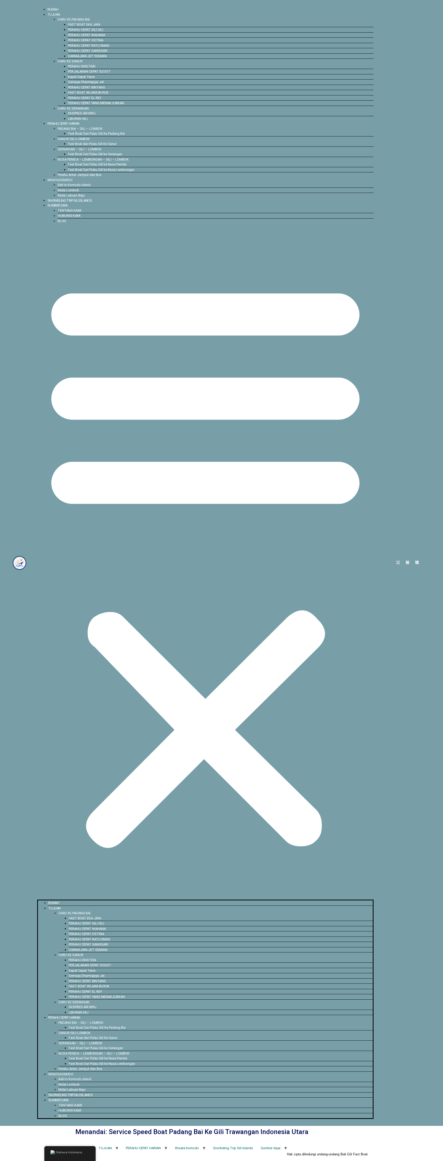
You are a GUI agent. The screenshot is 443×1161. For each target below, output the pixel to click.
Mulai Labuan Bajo (71, 195)
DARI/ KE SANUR (70, 61)
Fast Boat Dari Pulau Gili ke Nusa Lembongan (101, 170)
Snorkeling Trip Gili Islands (69, 200)
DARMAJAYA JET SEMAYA (87, 56)
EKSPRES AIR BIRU (82, 113)
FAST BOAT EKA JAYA (84, 24)
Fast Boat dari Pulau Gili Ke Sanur (92, 144)
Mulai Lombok (68, 190)
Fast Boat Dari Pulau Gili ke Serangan (95, 154)
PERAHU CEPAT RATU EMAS (88, 45)
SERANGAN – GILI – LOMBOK (80, 149)
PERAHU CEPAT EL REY (84, 98)
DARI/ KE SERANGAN (73, 108)
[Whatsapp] (417, 562)
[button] (205, 561)
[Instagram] (407, 562)
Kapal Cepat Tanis (81, 77)
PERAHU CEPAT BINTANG (86, 87)
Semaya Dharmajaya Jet (86, 82)
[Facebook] (398, 562)
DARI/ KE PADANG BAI (74, 19)
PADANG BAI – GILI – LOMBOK (80, 129)
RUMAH (52, 9)
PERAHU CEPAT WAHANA (86, 35)
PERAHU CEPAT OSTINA (85, 40)
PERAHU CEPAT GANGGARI (87, 51)
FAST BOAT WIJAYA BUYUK (88, 92)
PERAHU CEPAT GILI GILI (85, 30)
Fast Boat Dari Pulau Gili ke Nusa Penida (97, 164)
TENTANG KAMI (69, 210)
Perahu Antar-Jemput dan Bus (80, 175)
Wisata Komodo (59, 180)
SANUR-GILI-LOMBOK (74, 139)
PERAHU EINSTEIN (81, 66)
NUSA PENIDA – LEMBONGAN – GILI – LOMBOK (93, 159)
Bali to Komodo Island (74, 185)
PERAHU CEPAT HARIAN (63, 123)
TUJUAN (53, 14)
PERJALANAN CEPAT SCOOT (89, 71)
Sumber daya (57, 205)
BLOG (62, 221)
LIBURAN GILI (78, 119)
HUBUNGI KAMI (69, 216)
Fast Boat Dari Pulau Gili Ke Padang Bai (96, 133)
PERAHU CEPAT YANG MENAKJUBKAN (96, 103)
